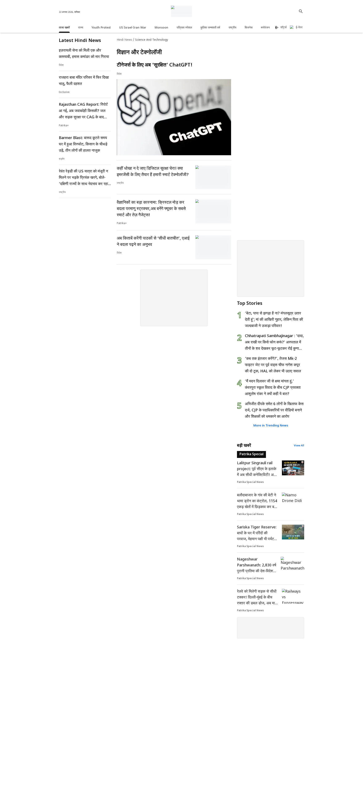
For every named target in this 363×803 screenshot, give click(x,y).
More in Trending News (270, 426)
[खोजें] (300, 11)
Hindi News (124, 40)
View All (299, 445)
